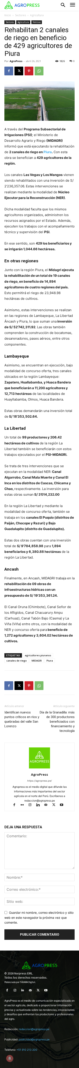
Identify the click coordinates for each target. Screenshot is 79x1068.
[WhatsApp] (39, 71)
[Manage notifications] (9, 1058)
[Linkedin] (40, 805)
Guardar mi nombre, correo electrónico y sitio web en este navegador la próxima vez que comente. (39, 917)
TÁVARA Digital (27, 982)
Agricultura (37, 15)
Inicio (7, 15)
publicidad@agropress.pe (34, 1039)
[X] (18, 71)
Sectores (20, 15)
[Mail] (48, 805)
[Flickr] (24, 805)
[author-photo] (39, 768)
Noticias (37, 22)
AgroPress (16, 61)
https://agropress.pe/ (39, 780)
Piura (47, 152)
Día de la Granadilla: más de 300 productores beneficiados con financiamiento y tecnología (57, 721)
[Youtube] (63, 805)
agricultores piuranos (38, 655)
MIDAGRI (37, 660)
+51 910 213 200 (26, 1049)
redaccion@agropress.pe (34, 1029)
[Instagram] (32, 805)
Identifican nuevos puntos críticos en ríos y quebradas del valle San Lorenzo (21, 719)
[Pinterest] (29, 71)
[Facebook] (8, 71)
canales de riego (16, 660)
